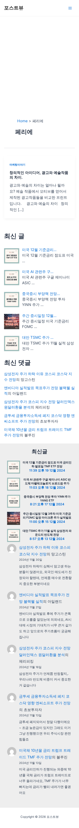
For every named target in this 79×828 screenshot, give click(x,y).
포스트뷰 (13, 8)
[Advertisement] (39, 58)
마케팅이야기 (17, 164)
